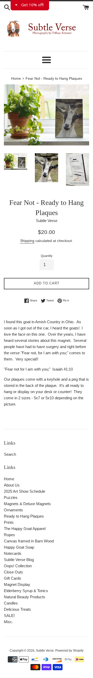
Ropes (9, 535)
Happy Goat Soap (19, 547)
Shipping (27, 241)
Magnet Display (17, 584)
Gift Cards (12, 578)
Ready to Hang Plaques (24, 516)
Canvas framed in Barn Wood (29, 541)
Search (10, 454)
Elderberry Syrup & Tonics (26, 590)
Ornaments (13, 510)
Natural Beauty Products (24, 597)
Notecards (12, 553)
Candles (11, 603)
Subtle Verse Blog (19, 559)
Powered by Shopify (69, 650)
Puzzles (11, 497)
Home (9, 479)
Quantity (46, 256)
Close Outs (13, 572)
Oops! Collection (18, 566)
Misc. (8, 622)
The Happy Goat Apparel (24, 528)
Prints (9, 522)
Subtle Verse (45, 650)
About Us (12, 485)
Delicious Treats (17, 609)
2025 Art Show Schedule (24, 491)
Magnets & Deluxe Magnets (27, 504)
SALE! (9, 615)
